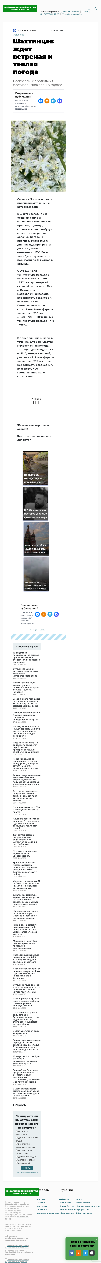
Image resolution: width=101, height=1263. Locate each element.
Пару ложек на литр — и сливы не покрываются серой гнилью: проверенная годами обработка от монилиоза (26, 706)
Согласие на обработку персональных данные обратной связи (17, 1220)
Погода (33, 588)
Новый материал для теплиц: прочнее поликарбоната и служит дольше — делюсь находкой (26, 646)
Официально (82, 1168)
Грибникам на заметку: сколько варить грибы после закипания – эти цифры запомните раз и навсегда (25, 888)
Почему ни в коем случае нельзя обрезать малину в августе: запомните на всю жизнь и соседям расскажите (26, 689)
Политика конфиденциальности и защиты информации (16, 1196)
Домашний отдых (27, 1115)
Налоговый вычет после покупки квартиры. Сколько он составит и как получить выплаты (25, 873)
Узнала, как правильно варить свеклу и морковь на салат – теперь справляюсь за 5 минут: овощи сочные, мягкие (26, 858)
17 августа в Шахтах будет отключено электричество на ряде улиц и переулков (27, 1018)
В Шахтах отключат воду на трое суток (26, 990)
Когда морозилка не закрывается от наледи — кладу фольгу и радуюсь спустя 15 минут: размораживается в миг (26, 722)
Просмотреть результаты (27, 1130)
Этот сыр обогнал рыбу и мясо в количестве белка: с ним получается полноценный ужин (26, 960)
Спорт (79, 1157)
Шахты (42, 588)
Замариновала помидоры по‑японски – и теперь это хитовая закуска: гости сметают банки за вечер (26, 660)
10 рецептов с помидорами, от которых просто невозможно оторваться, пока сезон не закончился (26, 616)
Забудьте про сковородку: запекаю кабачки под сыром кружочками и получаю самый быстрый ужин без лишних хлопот (27, 738)
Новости (64, 1157)
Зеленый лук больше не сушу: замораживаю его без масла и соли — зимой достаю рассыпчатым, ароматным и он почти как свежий (26, 1034)
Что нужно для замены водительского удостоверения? (25, 811)
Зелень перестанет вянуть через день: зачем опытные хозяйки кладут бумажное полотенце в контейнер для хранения (27, 1003)
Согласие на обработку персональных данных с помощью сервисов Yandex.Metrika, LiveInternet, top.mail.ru (19, 1208)
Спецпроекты (67, 1171)
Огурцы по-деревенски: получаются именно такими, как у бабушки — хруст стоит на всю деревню (26, 754)
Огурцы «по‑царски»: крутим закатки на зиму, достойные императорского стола (26, 630)
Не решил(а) (24, 1121)
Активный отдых (26, 1118)
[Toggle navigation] (88, 8)
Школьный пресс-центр (88, 1164)
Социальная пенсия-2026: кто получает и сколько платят (26, 768)
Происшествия (68, 1168)
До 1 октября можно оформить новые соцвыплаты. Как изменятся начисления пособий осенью (25, 798)
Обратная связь (84, 1171)
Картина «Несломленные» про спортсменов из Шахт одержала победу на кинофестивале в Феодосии (26, 932)
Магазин (41, 1161)
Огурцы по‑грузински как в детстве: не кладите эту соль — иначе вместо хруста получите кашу (26, 946)
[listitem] (40, 100)
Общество (18, 35)
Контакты (41, 1157)
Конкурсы (42, 1164)
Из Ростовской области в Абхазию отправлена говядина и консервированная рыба (26, 674)
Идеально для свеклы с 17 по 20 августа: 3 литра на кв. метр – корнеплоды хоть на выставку (26, 843)
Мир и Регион (67, 1164)
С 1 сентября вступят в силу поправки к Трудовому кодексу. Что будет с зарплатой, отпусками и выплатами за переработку (26, 977)
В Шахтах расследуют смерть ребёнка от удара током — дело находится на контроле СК (26, 1050)
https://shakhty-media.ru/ (17, 1162)
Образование (83, 1161)
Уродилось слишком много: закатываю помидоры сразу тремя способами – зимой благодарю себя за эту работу (25, 827)
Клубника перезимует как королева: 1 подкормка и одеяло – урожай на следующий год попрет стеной (26, 782)
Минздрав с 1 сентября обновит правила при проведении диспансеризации (25, 902)
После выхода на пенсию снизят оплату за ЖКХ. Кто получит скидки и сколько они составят (26, 916)
